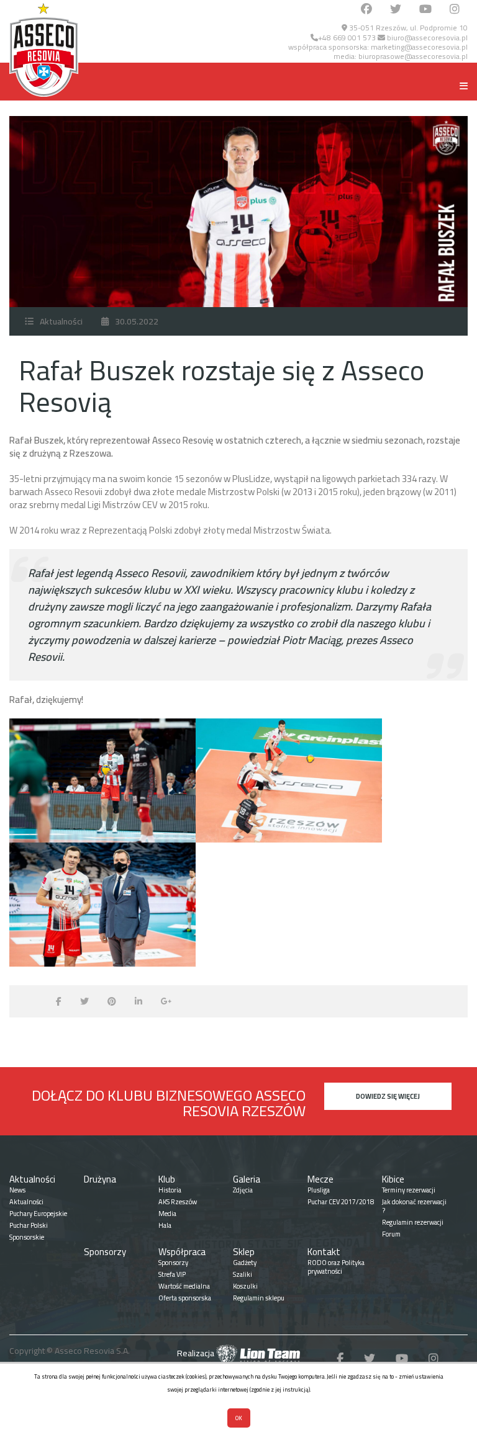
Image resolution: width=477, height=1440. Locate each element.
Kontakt (323, 1251)
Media (167, 1213)
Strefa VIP (172, 1274)
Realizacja (196, 1353)
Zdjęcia (243, 1190)
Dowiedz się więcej (388, 1096)
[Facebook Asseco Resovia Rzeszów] (366, 9)
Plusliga (318, 1190)
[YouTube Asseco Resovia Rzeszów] (425, 9)
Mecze (320, 1179)
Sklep (244, 1251)
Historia (169, 1190)
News (17, 1190)
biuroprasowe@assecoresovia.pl (413, 56)
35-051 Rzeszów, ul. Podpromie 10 (407, 27)
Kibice (393, 1179)
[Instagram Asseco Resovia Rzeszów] (455, 9)
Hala (164, 1225)
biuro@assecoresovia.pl (426, 37)
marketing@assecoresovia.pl (419, 47)
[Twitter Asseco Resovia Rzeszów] (395, 9)
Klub (166, 1179)
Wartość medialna (184, 1286)
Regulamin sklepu (258, 1298)
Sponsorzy (105, 1251)
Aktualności (61, 321)
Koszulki (245, 1286)
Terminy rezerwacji (408, 1190)
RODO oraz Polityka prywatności (336, 1267)
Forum (391, 1234)
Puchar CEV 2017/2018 (340, 1201)
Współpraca (182, 1251)
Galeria (246, 1179)
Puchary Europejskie (38, 1213)
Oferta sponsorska (184, 1298)
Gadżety (245, 1262)
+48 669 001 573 (347, 37)
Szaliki (242, 1274)
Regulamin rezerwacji (412, 1222)
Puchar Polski (28, 1225)
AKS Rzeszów (177, 1201)
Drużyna (100, 1179)
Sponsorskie (26, 1237)
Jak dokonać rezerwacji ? (414, 1206)
